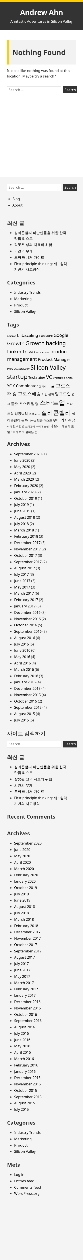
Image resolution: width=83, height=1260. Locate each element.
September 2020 (28, 454)
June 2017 (22, 580)
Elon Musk (46, 336)
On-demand (43, 352)
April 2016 (22, 663)
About (17, 205)
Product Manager (54, 359)
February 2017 (26, 599)
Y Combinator (25, 385)
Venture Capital (63, 378)
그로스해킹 (29, 393)
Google (61, 335)
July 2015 (21, 720)
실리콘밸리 (56, 412)
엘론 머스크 (44, 420)
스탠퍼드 (34, 414)
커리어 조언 (42, 426)
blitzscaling (27, 335)
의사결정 (67, 419)
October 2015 (25, 701)
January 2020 (25, 492)
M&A (32, 352)
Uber (41, 377)
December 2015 (27, 688)
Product (21, 305)
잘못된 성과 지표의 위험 (33, 244)
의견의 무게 (23, 251)
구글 (51, 385)
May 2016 (22, 656)
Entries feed (24, 1181)
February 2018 (26, 536)
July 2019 (21, 504)
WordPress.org (27, 1193)
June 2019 (22, 511)
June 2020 (22, 460)
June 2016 (22, 650)
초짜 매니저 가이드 (29, 257)
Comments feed (27, 1187)
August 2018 (24, 517)
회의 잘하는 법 (28, 432)
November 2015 (27, 694)
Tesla (32, 377)
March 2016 (24, 669)
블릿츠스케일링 (25, 403)
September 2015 (28, 707)
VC (49, 377)
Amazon (11, 336)
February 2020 (26, 485)
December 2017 (27, 542)
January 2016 (25, 682)
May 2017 (22, 587)
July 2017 (21, 574)
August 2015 (24, 713)
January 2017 (25, 606)
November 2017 (27, 549)
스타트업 (52, 402)
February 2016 (26, 675)
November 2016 (27, 618)
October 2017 (25, 555)
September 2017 (28, 561)
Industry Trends (27, 292)
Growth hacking (45, 343)
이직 (9, 426)
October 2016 (25, 625)
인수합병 (18, 426)
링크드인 (63, 393)
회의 (15, 432)
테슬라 (55, 425)
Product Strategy (18, 369)
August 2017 (24, 568)
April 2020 (22, 473)
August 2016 (24, 637)
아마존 (32, 420)
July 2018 (21, 523)
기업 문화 (48, 394)
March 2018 (24, 530)
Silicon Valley (25, 311)
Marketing (23, 298)
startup (17, 377)
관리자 (42, 386)
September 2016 (28, 631)
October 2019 (25, 498)
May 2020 (22, 466)
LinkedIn (17, 351)
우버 (56, 420)
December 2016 (27, 612)
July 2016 (21, 644)
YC (9, 385)
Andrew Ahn (41, 12)
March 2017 (24, 593)
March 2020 (24, 479)
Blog (16, 198)
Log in (19, 1174)
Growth (16, 343)
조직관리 (30, 426)
